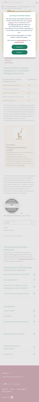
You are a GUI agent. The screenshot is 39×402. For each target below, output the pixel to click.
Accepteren (19, 47)
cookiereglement (19, 42)
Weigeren (20, 52)
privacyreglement (21, 40)
